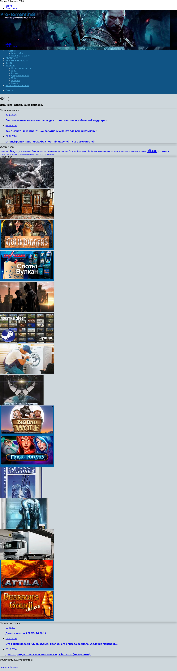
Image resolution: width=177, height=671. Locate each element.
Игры (13, 70)
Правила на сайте (20, 56)
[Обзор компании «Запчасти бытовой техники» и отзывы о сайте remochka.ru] (27, 373)
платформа (4, 154)
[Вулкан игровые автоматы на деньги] (27, 280)
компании (141, 151)
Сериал (50, 151)
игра (114, 151)
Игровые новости (17, 61)
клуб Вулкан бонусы (129, 151)
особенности (163, 151)
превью (13, 154)
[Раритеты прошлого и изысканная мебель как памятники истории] (27, 218)
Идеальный (27, 151)
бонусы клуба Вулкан (86, 151)
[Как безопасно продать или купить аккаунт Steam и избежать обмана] (27, 342)
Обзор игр (12, 58)
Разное (10, 65)
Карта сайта (17, 53)
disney (2, 151)
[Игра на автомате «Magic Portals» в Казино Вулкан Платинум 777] (27, 466)
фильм (51, 154)
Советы (56, 151)
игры (118, 151)
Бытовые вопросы (17, 85)
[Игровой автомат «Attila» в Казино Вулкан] (27, 590)
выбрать (108, 151)
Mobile (14, 78)
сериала (38, 154)
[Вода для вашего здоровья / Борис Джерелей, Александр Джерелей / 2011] (21, 497)
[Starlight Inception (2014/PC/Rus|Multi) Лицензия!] (22, 404)
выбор (101, 151)
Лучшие (36, 151)
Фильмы (15, 73)
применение (23, 154)
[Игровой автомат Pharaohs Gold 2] (27, 621)
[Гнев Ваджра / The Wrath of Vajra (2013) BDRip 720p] (27, 188)
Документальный (20, 75)
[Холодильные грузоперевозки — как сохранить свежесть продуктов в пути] (27, 559)
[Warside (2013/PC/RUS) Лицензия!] (24, 528)
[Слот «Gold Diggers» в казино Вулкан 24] (27, 249)
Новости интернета (21, 68)
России (43, 151)
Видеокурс (16, 151)
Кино (9, 63)
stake (8, 151)
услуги (45, 154)
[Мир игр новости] (18, 39)
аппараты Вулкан (67, 151)
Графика (15, 80)
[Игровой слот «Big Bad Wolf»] (27, 435)
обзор (152, 150)
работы (31, 154)
